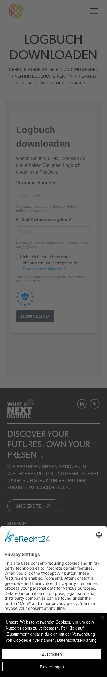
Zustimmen (52, 654)
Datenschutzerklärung (77, 640)
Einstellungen (52, 667)
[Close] (99, 621)
